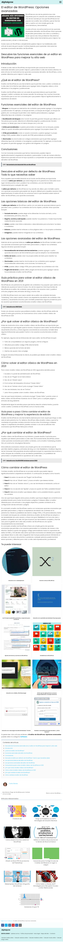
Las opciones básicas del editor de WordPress (19, 760)
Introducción (9, 748)
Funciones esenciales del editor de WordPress (18, 753)
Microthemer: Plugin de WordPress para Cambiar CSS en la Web (16, 793)
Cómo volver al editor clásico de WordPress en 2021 (20, 770)
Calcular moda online (50, 937)
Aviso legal (37, 933)
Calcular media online (7, 937)
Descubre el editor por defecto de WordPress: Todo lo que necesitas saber (27, 758)
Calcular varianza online (21, 937)
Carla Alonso (13, 783)
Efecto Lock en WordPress (53, 793)
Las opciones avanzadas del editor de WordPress (20, 763)
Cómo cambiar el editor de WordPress (16, 775)
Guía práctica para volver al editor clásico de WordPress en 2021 (24, 765)
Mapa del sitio (45, 933)
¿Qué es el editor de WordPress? (14, 751)
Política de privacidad (27, 933)
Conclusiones (9, 755)
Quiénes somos (15, 933)
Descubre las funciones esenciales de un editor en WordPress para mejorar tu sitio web (31, 746)
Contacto (52, 933)
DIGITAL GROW (5, 933)
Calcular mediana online (36, 937)
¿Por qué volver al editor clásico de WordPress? (19, 768)
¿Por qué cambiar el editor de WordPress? (17, 772)
